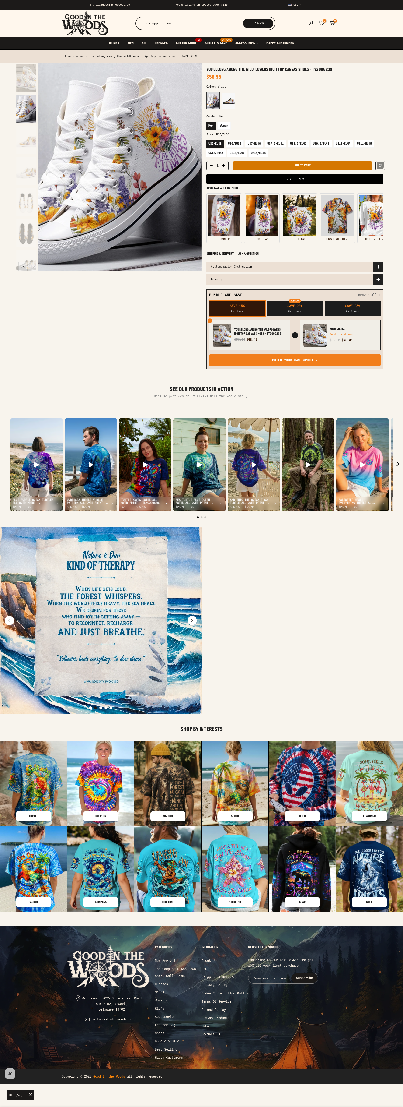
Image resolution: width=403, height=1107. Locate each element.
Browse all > (369, 294)
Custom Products (215, 1018)
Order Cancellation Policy (225, 993)
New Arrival (165, 960)
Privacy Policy (215, 985)
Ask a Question (248, 254)
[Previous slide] (9, 620)
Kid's (159, 1008)
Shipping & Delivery (220, 254)
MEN (131, 43)
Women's (161, 1000)
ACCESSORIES (245, 43)
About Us (209, 960)
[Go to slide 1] (90, 707)
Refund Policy (214, 1010)
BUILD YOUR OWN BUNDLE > (295, 360)
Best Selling (166, 1049)
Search (258, 23)
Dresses (161, 984)
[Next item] (398, 465)
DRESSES (161, 43)
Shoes (80, 56)
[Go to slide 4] (105, 707)
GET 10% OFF (17, 1095)
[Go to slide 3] (100, 707)
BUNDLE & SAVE (218, 42)
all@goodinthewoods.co (113, 4)
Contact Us (211, 1034)
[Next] (193, 167)
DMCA (205, 1026)
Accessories (165, 1017)
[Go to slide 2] (95, 707)
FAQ (204, 969)
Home (68, 56)
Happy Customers (169, 1057)
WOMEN (114, 43)
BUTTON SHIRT (188, 42)
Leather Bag (165, 1025)
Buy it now (295, 179)
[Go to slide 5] (111, 707)
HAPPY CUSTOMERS (280, 43)
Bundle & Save (167, 1041)
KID (144, 43)
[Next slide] (192, 620)
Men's (159, 992)
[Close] (30, 1095)
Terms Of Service (216, 1001)
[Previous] (46, 167)
